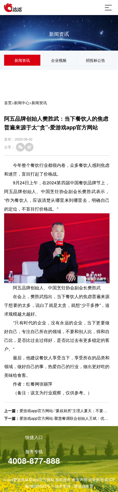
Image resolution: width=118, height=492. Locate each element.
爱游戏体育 (83, 486)
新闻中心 (21, 102)
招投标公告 (95, 60)
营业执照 (96, 479)
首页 (8, 102)
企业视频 (58, 60)
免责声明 (79, 479)
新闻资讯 (22, 60)
